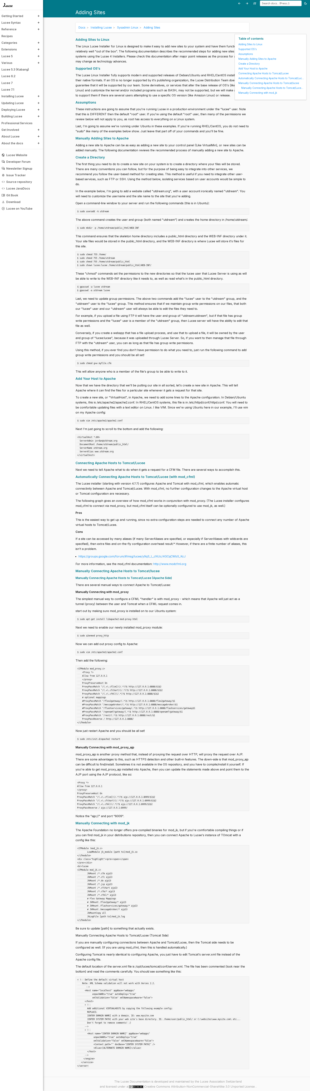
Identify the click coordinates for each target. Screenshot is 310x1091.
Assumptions (245, 54)
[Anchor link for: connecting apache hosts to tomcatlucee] (146, 463)
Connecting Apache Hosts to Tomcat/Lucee (263, 73)
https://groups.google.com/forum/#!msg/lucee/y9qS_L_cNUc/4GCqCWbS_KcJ (132, 556)
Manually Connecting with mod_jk (257, 92)
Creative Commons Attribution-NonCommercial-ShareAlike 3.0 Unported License (200, 1086)
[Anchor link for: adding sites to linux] (110, 39)
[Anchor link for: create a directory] (106, 157)
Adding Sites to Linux (250, 44)
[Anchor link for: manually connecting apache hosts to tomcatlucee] (161, 571)
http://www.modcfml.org (169, 564)
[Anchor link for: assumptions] (97, 102)
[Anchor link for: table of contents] (265, 39)
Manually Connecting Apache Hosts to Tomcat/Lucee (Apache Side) (272, 88)
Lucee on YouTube (16, 208)
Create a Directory (249, 63)
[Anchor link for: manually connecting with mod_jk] (131, 823)
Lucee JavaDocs (15, 188)
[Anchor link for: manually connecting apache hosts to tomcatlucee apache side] (173, 578)
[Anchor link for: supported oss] (101, 68)
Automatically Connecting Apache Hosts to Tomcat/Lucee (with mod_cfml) (271, 78)
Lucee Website (14, 155)
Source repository (16, 182)
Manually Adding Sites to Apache (257, 58)
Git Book (9, 195)
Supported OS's (247, 49)
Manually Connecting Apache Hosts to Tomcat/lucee (268, 83)
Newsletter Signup (16, 168)
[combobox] (281, 3)
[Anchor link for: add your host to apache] (117, 378)
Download (10, 202)
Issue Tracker (13, 175)
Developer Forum (15, 162)
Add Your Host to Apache (252, 68)
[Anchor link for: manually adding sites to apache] (130, 138)
